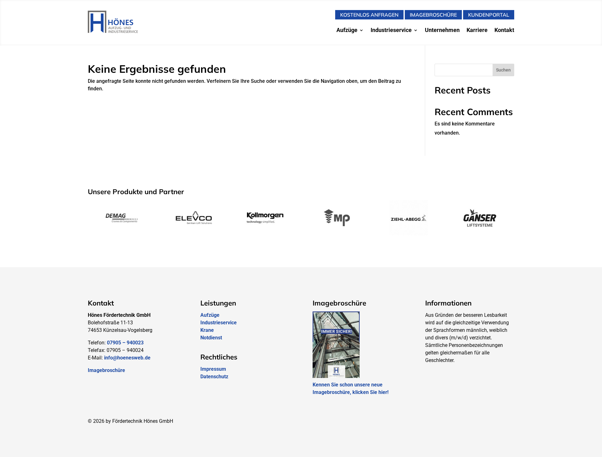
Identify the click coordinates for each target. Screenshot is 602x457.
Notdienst (211, 338)
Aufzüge (346, 30)
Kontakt (504, 30)
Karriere (477, 30)
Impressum (213, 369)
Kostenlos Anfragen (369, 15)
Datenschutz (214, 377)
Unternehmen (442, 30)
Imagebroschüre (433, 15)
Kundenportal (488, 15)
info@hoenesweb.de (127, 358)
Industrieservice (391, 30)
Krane (207, 330)
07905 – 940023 (125, 343)
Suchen (503, 69)
